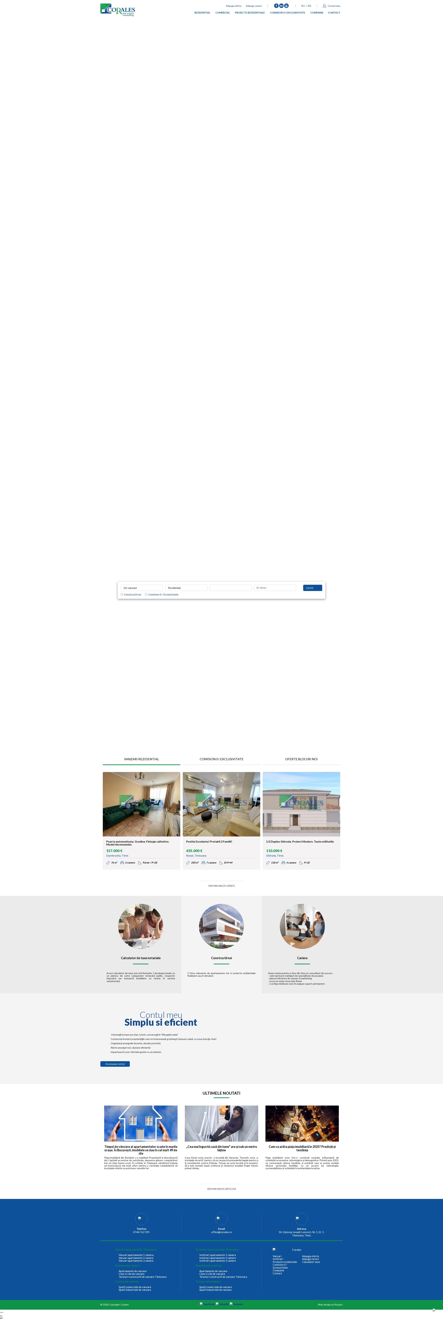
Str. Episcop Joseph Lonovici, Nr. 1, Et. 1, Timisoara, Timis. (301, 1233)
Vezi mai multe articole (221, 1188)
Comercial (222, 13)
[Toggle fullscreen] (1, 1312)
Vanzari (277, 1256)
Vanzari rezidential (141, 759)
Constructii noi (132, 594)
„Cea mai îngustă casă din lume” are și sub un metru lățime (221, 1148)
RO (303, 5)
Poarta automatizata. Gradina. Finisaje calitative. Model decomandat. (137, 843)
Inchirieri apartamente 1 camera (217, 1255)
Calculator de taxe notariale (141, 958)
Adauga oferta (233, 5)
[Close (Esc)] (0, 1312)
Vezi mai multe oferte (221, 885)
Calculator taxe (311, 1261)
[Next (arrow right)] (1, 1315)
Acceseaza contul (115, 1063)
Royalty (338, 1304)
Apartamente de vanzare (133, 1271)
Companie (316, 13)
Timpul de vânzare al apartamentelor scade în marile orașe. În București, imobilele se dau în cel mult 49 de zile (140, 1150)
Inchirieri (278, 1258)
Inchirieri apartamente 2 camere (217, 1257)
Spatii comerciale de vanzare (135, 1287)
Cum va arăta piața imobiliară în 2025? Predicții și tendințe (302, 1148)
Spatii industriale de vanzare (135, 1289)
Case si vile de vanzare (131, 1273)
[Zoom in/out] (2, 1312)
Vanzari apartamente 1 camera (136, 1255)
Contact (334, 13)
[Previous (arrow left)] (0, 1315)
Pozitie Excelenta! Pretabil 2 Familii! (209, 841)
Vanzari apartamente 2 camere (136, 1257)
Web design (324, 1304)
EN (309, 5)
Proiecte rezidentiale (250, 13)
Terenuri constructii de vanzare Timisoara (142, 1276)
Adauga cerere (254, 5)
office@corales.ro (221, 1232)
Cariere (302, 958)
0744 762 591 (141, 1232)
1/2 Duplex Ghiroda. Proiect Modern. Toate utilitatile (300, 841)
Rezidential (202, 13)
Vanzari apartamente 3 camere (136, 1260)
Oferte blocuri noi (301, 759)
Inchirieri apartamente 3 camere (217, 1260)
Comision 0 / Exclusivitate (287, 13)
